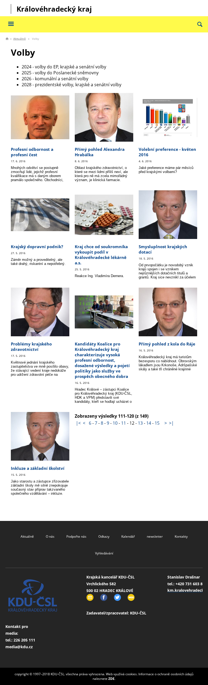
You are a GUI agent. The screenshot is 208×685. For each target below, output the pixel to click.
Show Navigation (10, 23)
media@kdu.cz (19, 646)
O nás (50, 536)
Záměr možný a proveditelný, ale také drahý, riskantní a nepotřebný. (38, 262)
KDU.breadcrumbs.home (7, 38)
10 (115, 423)
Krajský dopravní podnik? (37, 246)
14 (148, 423)
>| (171, 423)
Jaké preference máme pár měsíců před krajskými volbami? (166, 170)
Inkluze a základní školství (37, 468)
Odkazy (103, 536)
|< (78, 423)
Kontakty (181, 536)
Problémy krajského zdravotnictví (31, 346)
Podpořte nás (76, 536)
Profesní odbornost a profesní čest (32, 152)
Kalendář (128, 536)
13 (140, 423)
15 (157, 423)
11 (123, 423)
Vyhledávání (104, 553)
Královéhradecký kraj (54, 9)
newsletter (155, 536)
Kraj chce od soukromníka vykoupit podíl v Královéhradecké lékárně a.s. (101, 254)
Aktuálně (19, 39)
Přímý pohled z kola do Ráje (167, 344)
